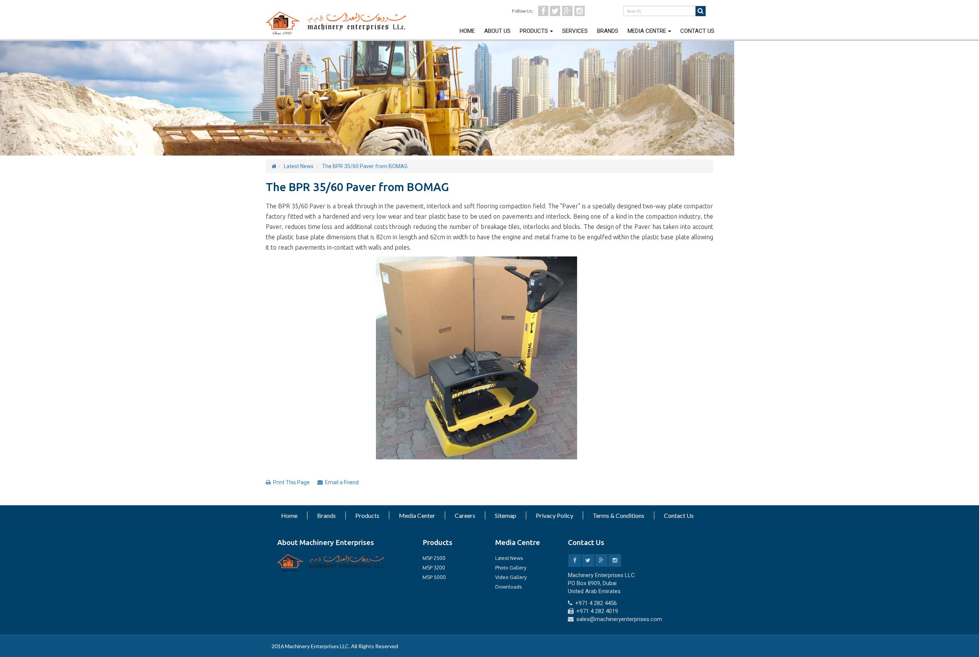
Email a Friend (342, 482)
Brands (607, 31)
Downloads (508, 587)
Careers (465, 515)
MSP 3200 (434, 568)
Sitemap (505, 515)
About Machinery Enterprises (325, 542)
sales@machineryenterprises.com (619, 619)
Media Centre (647, 31)
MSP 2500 (434, 558)
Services (575, 31)
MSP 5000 (434, 577)
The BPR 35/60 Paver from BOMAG (365, 166)
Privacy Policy (554, 515)
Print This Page (291, 482)
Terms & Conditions (618, 515)
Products (534, 31)
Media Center (417, 515)
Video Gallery (511, 577)
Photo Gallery (510, 568)
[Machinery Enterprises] (330, 563)
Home (467, 31)
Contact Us (697, 31)
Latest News (299, 166)
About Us (497, 31)
